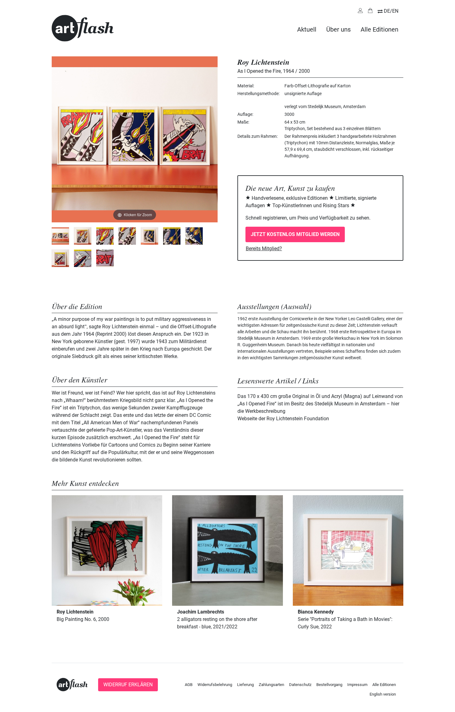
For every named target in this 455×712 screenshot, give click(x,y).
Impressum (357, 684)
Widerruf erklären (128, 685)
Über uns (338, 29)
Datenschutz (300, 684)
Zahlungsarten (271, 684)
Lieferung (245, 684)
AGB (189, 684)
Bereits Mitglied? (264, 248)
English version (383, 694)
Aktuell (306, 29)
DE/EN (391, 11)
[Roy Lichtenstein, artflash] (60, 236)
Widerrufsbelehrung (214, 684)
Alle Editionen (379, 29)
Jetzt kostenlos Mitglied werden (295, 234)
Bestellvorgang (329, 684)
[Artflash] (83, 28)
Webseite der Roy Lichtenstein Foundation (283, 419)
